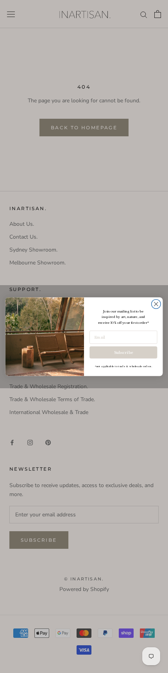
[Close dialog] (156, 304)
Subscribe (123, 352)
